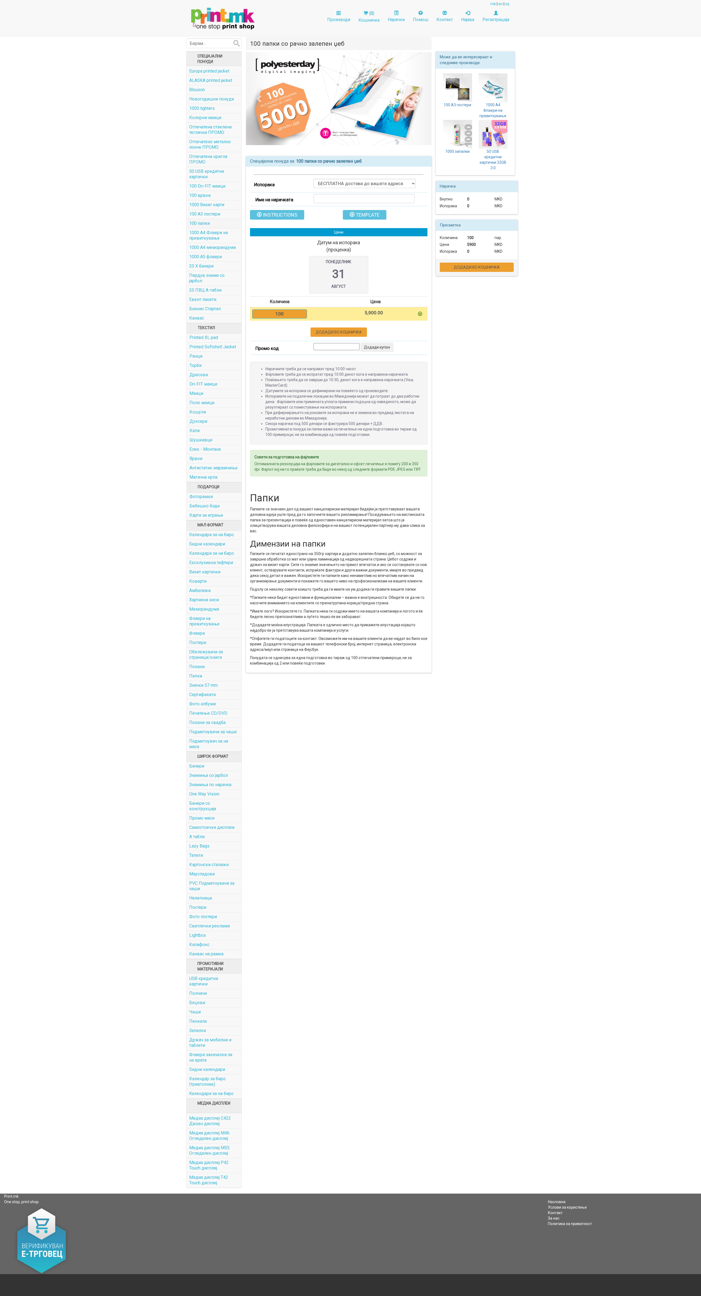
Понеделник (338, 262)
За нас (553, 1218)
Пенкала (198, 1021)
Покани (197, 666)
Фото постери (203, 916)
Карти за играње (206, 515)
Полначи (198, 993)
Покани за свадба (207, 722)
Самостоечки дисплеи (211, 827)
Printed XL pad (203, 337)
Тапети (196, 855)
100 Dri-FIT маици (207, 186)
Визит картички (204, 571)
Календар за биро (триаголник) (207, 1081)
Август (338, 286)
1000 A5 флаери (205, 256)
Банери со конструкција (202, 806)
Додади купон (377, 347)
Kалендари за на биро (211, 1093)
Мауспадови (202, 874)
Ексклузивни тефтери (211, 562)
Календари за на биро (211, 534)
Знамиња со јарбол (208, 775)
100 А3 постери (204, 214)
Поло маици (201, 402)
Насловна (556, 1202)
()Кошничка (369, 17)
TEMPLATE (367, 215)
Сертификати (202, 694)
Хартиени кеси (204, 599)
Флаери (197, 633)
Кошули (197, 412)
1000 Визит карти (206, 204)
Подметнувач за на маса (208, 743)
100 (470, 237)
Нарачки (396, 19)
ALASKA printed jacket (210, 80)
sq (507, 4)
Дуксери (198, 421)
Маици (196, 393)
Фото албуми (202, 703)
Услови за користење (567, 1207)
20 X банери (201, 266)
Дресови (198, 374)
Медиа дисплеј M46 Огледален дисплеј (209, 1135)
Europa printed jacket (209, 71)
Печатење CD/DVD (208, 713)
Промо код (267, 348)
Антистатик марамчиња (213, 467)
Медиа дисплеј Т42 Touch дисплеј (208, 1180)
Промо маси (201, 818)
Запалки (197, 1030)
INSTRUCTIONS (279, 215)
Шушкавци (200, 439)
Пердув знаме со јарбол (207, 278)
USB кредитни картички (203, 981)
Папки (195, 676)
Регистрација (495, 19)
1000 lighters (202, 108)
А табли (197, 836)
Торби (195, 365)
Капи (194, 430)
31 (338, 274)
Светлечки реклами (209, 926)
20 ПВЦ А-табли (205, 290)
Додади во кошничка (339, 332)
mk (493, 4)
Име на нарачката (274, 199)
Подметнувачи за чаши (213, 731)
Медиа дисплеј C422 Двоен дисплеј (210, 1121)
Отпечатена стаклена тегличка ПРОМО (210, 129)
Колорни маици (205, 117)
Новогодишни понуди (211, 99)
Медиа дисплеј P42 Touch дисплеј (209, 1165)
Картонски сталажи (209, 864)
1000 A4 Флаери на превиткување (208, 235)
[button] (260, 98)
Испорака (264, 184)
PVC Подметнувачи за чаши (211, 886)
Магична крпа (203, 477)
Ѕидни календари (207, 544)
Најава (467, 19)
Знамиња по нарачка (210, 784)
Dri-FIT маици (203, 384)
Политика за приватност (570, 1224)
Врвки (195, 458)
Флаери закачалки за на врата (210, 1057)
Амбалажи (200, 590)
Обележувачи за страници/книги (206, 654)
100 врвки (200, 195)
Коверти (197, 581)
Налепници (200, 898)
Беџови (197, 1002)
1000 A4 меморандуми (212, 247)
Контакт (444, 19)
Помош (420, 19)
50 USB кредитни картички (206, 174)
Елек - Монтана (205, 449)
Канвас (196, 318)
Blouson (197, 89)
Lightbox (197, 935)
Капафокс (199, 944)
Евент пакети (202, 299)
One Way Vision (204, 794)
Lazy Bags (199, 846)
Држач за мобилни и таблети (210, 1042)
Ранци (195, 356)
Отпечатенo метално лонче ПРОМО (210, 144)
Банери (196, 766)
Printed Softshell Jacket (212, 346)
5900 (471, 244)
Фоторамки (201, 496)
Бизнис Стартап (205, 308)
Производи (338, 19)
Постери (197, 642)
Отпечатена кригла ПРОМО (208, 159)
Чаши (195, 1012)
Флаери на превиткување (204, 621)
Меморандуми (204, 609)
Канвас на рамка (206, 953)
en (500, 4)
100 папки (199, 223)
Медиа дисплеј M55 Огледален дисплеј (209, 1150)
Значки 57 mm (203, 685)
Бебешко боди (204, 505)
